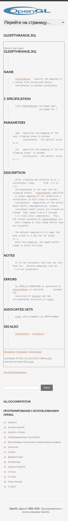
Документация (15, 457)
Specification (35, 352)
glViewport (38, 334)
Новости (12, 422)
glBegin (36, 296)
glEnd (50, 299)
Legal (31, 361)
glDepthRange (22, 79)
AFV (50, 358)
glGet (18, 317)
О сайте (12, 486)
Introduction (9, 352)
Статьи (11, 472)
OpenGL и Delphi (16, 432)
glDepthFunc (22, 334)
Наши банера (15, 481)
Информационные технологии (24, 437)
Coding (11, 452)
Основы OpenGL (16, 427)
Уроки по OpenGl (16, 467)
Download (13, 447)
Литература (14, 462)
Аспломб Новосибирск (14, 372)
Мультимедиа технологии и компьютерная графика (34, 442)
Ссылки (12, 476)
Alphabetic (22, 352)
